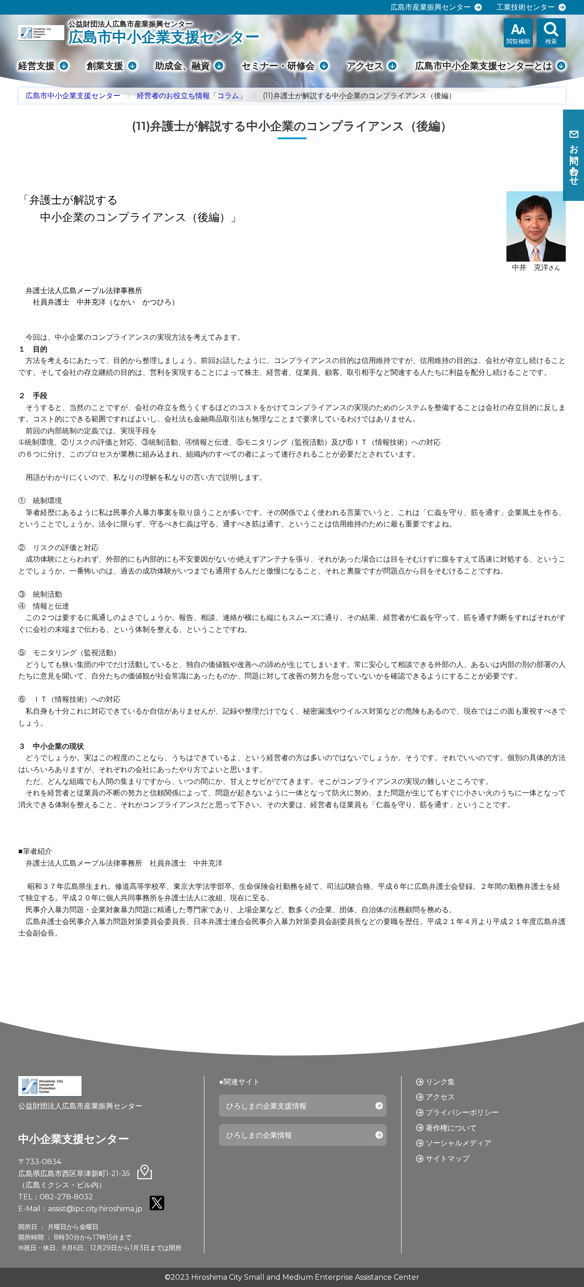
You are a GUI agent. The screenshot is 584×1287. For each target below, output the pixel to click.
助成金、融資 (182, 65)
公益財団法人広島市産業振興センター (164, 33)
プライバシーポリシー (462, 1112)
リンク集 (440, 1081)
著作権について (451, 1128)
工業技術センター (525, 7)
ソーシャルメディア (458, 1143)
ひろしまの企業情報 (259, 1135)
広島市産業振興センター (431, 7)
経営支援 (36, 65)
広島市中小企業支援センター (73, 95)
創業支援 (105, 65)
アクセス (365, 65)
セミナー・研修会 (278, 65)
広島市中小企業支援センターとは (483, 65)
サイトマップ (447, 1158)
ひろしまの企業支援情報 (266, 1106)
